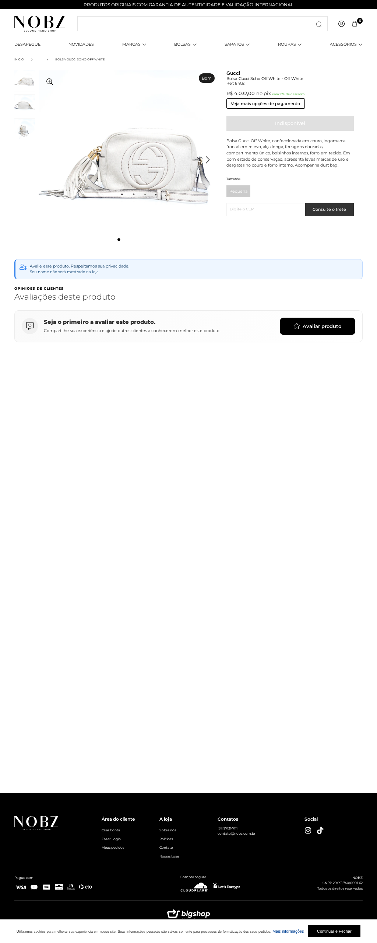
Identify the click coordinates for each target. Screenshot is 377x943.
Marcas (131, 44)
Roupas (287, 44)
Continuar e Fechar (334, 931)
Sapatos (234, 44)
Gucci (233, 73)
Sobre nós (167, 830)
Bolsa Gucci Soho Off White (80, 59)
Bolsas (182, 44)
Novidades (81, 44)
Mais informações (288, 931)
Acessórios (343, 44)
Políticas (166, 839)
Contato (166, 847)
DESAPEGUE (27, 44)
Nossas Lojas (169, 856)
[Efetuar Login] (341, 24)
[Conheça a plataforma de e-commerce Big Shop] (188, 916)
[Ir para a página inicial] (39, 23)
